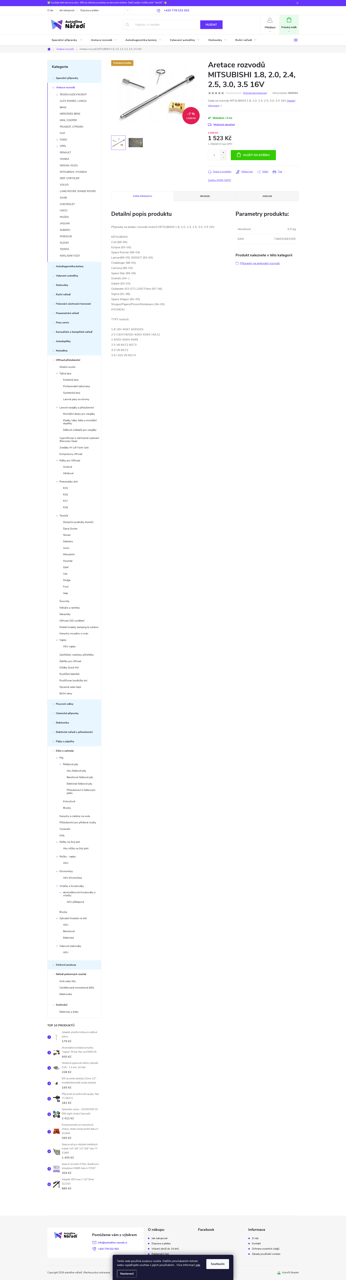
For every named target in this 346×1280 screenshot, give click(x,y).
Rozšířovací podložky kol (73, 680)
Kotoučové (69, 801)
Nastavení (127, 1274)
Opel (65, 567)
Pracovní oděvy (64, 704)
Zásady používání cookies (266, 1254)
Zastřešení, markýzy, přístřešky (76, 654)
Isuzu (66, 548)
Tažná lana (65, 373)
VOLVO (64, 184)
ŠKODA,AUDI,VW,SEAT (73, 94)
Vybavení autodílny (67, 275)
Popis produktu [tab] (142, 196)
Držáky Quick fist (69, 667)
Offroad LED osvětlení (71, 620)
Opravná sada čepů (70, 687)
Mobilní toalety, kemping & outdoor (79, 627)
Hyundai (67, 561)
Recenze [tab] (205, 196)
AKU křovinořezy (72, 878)
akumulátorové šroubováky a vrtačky (79, 894)
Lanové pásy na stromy (76, 399)
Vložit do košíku (256, 155)
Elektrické (68, 938)
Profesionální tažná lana (76, 386)
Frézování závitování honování (73, 304)
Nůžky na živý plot (69, 842)
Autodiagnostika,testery (69, 266)
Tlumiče (63, 515)
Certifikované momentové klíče (76, 987)
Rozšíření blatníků (69, 674)
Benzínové (69, 931)
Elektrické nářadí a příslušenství (74, 732)
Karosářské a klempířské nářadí (74, 332)
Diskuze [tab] (267, 196)
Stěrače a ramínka (69, 607)
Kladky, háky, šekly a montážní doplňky (80, 422)
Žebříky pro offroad (70, 661)
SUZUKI (64, 242)
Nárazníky (64, 614)
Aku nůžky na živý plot (75, 848)
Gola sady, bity (67, 981)
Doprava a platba (89, 10)
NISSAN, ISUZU (69, 165)
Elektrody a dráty (68, 1012)
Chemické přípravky (67, 713)
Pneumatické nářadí (67, 313)
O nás (50, 10)
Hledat (211, 25)
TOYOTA (64, 249)
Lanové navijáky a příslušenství (76, 407)
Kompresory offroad (70, 454)
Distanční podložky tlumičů (78, 522)
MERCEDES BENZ (70, 113)
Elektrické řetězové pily (79, 783)
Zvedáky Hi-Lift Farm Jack (74, 447)
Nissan (67, 535)
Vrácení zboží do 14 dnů (165, 1248)
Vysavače (64, 829)
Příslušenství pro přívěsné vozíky (77, 822)
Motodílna (62, 350)
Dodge (66, 580)
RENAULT (65, 152)
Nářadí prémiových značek (71, 974)
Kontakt (256, 1243)
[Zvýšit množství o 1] (223, 152)
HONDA (64, 159)
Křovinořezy (66, 871)
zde (198, 1265)
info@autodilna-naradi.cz (112, 1242)
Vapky (62, 640)
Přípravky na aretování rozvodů (260, 263)
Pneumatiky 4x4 (68, 481)
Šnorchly (64, 601)
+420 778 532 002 (108, 1249)
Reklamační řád (160, 1254)
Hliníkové (68, 473)
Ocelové (67, 467)
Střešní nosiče (67, 367)
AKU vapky (69, 646)
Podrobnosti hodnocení (255, 93)
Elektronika (62, 722)
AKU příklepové (75, 902)
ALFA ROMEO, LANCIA (73, 101)
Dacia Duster (70, 528)
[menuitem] (67, 40)
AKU (65, 863)
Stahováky (62, 285)
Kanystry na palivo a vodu (73, 633)
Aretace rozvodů (65, 87)
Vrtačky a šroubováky (71, 886)
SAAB (63, 197)
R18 (65, 507)
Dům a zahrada (65, 751)
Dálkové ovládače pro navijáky (79, 430)
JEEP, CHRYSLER (69, 178)
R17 (65, 501)
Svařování (61, 1005)
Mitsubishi (69, 554)
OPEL (63, 146)
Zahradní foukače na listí (73, 918)
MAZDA (64, 217)
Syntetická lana (71, 393)
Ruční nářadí (63, 294)
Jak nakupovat (66, 10)
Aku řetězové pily (76, 771)
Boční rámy (65, 693)
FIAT (62, 133)
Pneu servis (62, 322)
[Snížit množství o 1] (223, 157)
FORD (63, 139)
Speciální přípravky (67, 78)
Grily (62, 835)
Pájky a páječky (65, 741)
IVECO (63, 210)
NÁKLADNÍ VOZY (70, 255)
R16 (65, 494)
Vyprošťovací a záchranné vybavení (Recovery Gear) (79, 439)
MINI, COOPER (68, 120)
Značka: (219, 180)
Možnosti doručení (224, 124)
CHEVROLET (67, 204)
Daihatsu (68, 541)
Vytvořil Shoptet (290, 1272)
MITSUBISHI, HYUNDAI (73, 172)
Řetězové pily (70, 764)
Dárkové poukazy (66, 965)
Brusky (67, 808)
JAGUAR (65, 223)
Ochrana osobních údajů (265, 1248)
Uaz (65, 573)
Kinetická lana (70, 380)
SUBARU (65, 230)
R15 (65, 488)
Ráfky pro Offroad (69, 460)
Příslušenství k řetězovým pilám (81, 791)
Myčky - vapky (67, 856)
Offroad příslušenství (68, 360)
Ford (65, 586)
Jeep (65, 593)
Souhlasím (218, 1264)
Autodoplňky (63, 341)
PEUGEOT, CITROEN (71, 126)
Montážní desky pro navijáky (79, 414)
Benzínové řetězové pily (80, 777)
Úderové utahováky (70, 946)
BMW (63, 107)
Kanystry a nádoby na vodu (74, 816)
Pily (61, 758)
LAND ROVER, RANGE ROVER (78, 191)
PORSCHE (66, 236)
